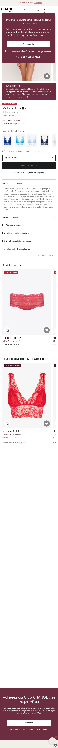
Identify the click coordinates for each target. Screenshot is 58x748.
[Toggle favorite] (47, 76)
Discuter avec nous (14, 225)
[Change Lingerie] (8, 10)
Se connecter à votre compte (35, 729)
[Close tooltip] (51, 17)
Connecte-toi (28, 44)
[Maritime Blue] (44, 141)
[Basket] (50, 10)
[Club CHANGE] (44, 10)
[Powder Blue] (32, 141)
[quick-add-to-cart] (7, 330)
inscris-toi (24, 89)
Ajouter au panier (29, 165)
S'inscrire (29, 722)
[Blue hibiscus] (7, 141)
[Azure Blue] (20, 141)
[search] (25, 10)
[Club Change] (38, 10)
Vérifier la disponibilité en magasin (29, 172)
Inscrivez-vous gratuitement (40, 51)
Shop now (38, 3)
